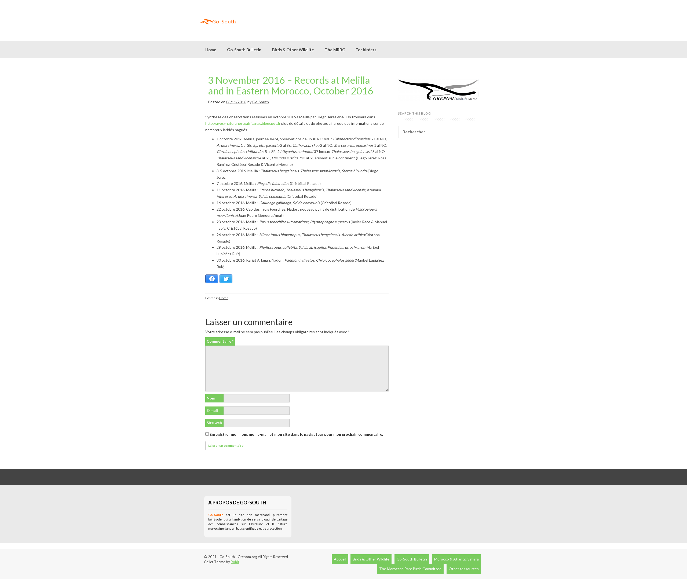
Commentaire (220, 341)
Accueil (340, 559)
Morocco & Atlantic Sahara (456, 559)
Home (210, 49)
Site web (214, 422)
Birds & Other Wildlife (371, 559)
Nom (211, 398)
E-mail (212, 410)
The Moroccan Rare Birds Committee (410, 568)
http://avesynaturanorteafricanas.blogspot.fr (242, 123)
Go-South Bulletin (244, 49)
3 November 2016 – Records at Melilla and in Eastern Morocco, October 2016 (290, 85)
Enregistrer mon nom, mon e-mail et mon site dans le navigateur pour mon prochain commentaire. (296, 434)
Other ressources (464, 568)
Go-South (260, 102)
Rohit (235, 562)
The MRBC (335, 49)
